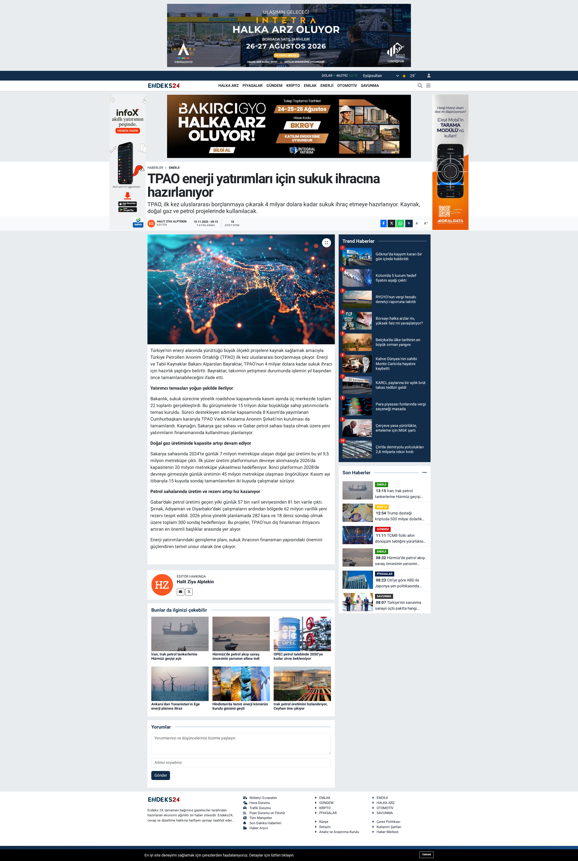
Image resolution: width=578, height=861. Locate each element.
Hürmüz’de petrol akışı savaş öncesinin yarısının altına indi (235, 656)
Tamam (426, 854)
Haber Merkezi (388, 832)
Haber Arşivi (258, 828)
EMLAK (310, 85)
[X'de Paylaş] (391, 223)
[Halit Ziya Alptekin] (162, 584)
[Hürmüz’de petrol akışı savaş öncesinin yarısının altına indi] (241, 633)
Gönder (160, 775)
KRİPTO (293, 85)
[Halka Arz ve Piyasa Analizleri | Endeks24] (164, 85)
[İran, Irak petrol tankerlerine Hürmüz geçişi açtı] (180, 633)
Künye (323, 822)
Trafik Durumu (260, 808)
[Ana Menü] (428, 86)
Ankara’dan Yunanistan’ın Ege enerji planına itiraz (175, 706)
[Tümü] (424, 472)
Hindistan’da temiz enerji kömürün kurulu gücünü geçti (240, 706)
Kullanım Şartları (389, 827)
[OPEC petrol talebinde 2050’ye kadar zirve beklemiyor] (302, 633)
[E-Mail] (180, 592)
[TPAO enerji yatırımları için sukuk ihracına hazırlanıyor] (241, 289)
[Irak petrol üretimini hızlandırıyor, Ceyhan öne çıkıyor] (302, 683)
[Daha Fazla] (409, 223)
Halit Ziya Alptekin (195, 581)
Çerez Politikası (388, 822)
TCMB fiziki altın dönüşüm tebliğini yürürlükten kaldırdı (400, 538)
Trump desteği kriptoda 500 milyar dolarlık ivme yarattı (398, 516)
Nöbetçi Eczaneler (263, 798)
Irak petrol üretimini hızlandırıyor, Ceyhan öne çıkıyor (301, 706)
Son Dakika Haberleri (265, 823)
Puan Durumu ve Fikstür (267, 813)
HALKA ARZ (228, 85)
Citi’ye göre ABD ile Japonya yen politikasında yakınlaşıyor (397, 583)
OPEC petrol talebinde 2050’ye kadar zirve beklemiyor (298, 656)
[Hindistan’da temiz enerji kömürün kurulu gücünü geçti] (241, 683)
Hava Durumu (259, 803)
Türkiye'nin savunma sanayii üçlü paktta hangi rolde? (398, 605)
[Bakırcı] (289, 126)
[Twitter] (189, 592)
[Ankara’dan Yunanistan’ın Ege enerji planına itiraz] (180, 683)
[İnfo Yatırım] (128, 162)
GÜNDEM (274, 85)
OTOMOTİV (347, 85)
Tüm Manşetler (260, 818)
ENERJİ (326, 85)
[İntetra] (289, 35)
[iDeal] (450, 162)
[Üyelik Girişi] (427, 76)
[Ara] (420, 86)
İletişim (325, 827)
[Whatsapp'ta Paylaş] (400, 223)
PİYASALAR (252, 85)
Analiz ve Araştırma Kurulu (339, 832)
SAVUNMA (370, 85)
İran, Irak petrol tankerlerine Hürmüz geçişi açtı (174, 656)
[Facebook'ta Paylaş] (383, 223)
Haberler (155, 167)
